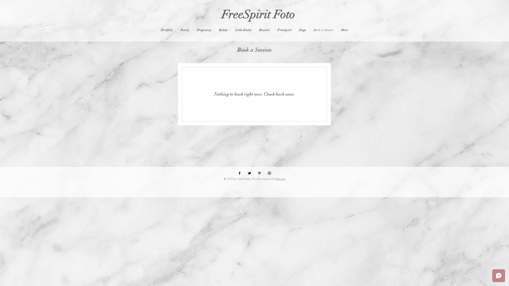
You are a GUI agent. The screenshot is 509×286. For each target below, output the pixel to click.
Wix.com (280, 179)
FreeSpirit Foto (254, 14)
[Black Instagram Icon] (269, 173)
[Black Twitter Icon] (250, 173)
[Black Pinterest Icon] (259, 173)
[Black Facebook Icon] (240, 173)
